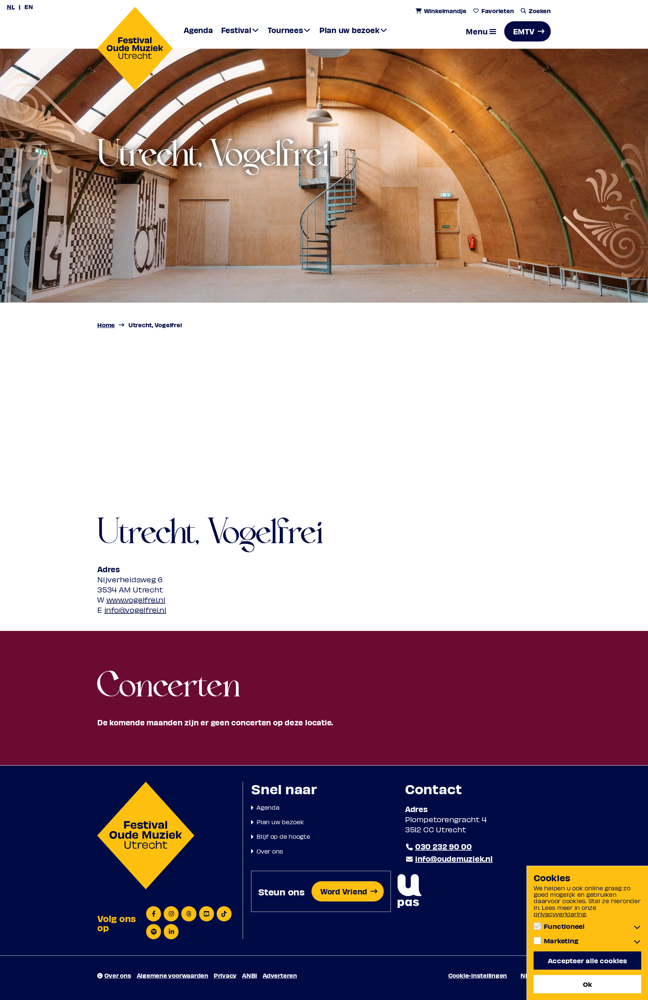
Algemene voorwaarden (172, 975)
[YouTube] (206, 913)
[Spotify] (153, 931)
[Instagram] (171, 913)
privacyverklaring (560, 913)
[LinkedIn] (171, 931)
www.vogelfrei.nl (135, 599)
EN (28, 6)
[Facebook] (153, 913)
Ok (587, 984)
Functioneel (564, 926)
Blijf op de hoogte (283, 836)
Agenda (267, 807)
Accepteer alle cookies (587, 960)
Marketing (561, 940)
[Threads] (188, 913)
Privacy (225, 975)
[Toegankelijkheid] (410, 891)
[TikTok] (224, 913)
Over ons (269, 851)
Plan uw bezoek (280, 821)
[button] (481, 31)
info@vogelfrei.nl (135, 609)
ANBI (249, 975)
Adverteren (280, 975)
